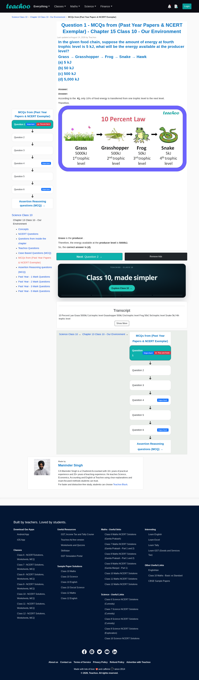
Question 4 (32, 163)
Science (89, 6)
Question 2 (19, 137)
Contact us (65, 662)
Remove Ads (156, 256)
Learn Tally (153, 545)
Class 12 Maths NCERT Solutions (121, 584)
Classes (59, 6)
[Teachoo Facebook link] (84, 651)
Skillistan (65, 550)
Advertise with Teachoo (138, 662)
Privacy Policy (100, 662)
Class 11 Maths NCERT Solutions (121, 579)
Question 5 (19, 176)
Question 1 (32, 124)
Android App (23, 534)
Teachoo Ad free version (72, 540)
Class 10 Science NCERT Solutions (122, 638)
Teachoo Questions (28, 248)
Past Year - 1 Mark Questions (34, 276)
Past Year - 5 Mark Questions (34, 291)
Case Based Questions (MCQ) (34, 253)
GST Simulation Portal (71, 556)
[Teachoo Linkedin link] (114, 651)
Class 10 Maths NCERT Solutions (121, 573)
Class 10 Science (69, 576)
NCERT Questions (28, 234)
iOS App (21, 540)
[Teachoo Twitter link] (99, 651)
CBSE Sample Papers (159, 581)
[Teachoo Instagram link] (92, 651)
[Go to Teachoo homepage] (18, 6)
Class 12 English (69, 598)
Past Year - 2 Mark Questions (34, 281)
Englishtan (153, 570)
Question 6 (32, 189)
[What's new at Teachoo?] (169, 6)
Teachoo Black (120, 484)
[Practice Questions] (176, 6)
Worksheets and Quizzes (73, 545)
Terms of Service (82, 662)
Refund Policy (117, 662)
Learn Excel (154, 540)
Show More (121, 323)
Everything (41, 6)
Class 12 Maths (68, 593)
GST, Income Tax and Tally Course (77, 534)
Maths (74, 6)
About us (53, 662)
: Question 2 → (89, 256)
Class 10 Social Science (72, 587)
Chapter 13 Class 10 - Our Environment (47, 17)
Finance (105, 6)
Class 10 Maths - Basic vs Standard (165, 575)
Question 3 (19, 150)
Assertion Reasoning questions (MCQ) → (32, 203)
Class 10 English (69, 582)
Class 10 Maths (68, 571)
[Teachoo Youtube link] (107, 651)
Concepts (23, 229)
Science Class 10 (19, 17)
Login (187, 6)
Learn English (155, 534)
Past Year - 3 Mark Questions (34, 286)
